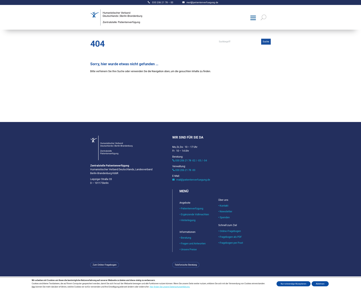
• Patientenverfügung (191, 208)
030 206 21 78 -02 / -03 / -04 (189, 160)
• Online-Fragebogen (229, 231)
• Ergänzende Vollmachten (194, 214)
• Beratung (185, 237)
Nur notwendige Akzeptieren (293, 284)
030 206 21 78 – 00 (158, 2)
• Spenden (224, 217)
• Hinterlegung (187, 220)
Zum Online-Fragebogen (104, 264)
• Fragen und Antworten (193, 243)
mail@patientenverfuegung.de (200, 2)
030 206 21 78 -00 (183, 170)
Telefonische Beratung (186, 264)
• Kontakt (223, 205)
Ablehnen (320, 284)
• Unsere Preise (188, 249)
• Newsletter (225, 211)
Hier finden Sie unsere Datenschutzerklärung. (170, 286)
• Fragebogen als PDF (230, 236)
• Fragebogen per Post (230, 242)
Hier (33, 286)
